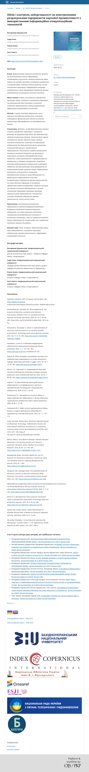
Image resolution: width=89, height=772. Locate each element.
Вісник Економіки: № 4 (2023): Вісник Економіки (38, 598)
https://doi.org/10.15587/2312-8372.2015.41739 (24, 505)
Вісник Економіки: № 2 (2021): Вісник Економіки (48, 571)
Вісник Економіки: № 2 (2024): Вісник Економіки (62, 555)
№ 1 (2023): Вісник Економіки (32, 8)
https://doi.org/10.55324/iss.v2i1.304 (32, 479)
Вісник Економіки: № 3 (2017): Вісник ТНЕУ (54, 542)
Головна (10, 8)
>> (13, 603)
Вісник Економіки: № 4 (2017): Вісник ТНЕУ (45, 566)
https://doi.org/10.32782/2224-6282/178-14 (32, 377)
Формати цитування (62, 116)
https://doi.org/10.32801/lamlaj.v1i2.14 (21, 466)
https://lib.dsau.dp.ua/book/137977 (29, 364)
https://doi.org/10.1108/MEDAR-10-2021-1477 (23, 450)
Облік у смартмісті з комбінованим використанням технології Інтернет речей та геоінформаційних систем (46, 582)
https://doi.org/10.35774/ (16, 351)
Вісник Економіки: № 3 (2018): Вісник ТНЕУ (37, 561)
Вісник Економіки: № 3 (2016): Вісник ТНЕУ (27, 577)
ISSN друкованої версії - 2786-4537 (20, 618)
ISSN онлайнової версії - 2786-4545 (20, 623)
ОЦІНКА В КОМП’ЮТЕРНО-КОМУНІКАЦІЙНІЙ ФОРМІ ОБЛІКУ (53, 574)
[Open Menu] (7, 2)
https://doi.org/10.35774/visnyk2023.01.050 (27, 61)
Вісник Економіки (17, 2)
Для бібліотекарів (13, 749)
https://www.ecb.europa (16, 302)
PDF (58, 57)
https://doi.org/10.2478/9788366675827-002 (27, 492)
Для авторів (11, 746)
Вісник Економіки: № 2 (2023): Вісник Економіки (35, 585)
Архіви (18, 8)
